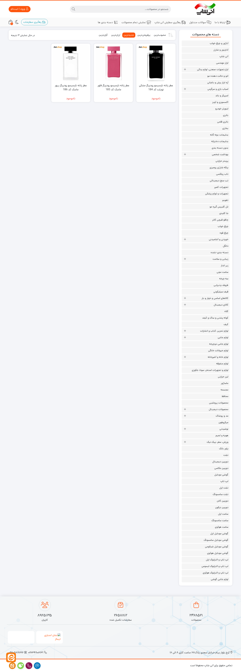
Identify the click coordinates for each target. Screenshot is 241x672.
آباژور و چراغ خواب (219, 43)
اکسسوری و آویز (220, 102)
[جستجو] (73, 9)
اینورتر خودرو (221, 108)
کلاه (226, 311)
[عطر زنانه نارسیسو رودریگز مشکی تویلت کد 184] (156, 63)
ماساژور (224, 383)
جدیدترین (129, 35)
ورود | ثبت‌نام (18, 9)
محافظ (225, 396)
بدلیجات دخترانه (219, 141)
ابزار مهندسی (222, 63)
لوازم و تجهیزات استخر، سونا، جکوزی (210, 370)
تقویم (225, 200)
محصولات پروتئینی (218, 403)
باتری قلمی (222, 121)
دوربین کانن (222, 501)
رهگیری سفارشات (32, 22)
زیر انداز (224, 265)
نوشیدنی (223, 429)
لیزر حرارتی (223, 376)
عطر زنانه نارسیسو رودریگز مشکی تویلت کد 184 (156, 87)
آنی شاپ (223, 56)
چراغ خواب (223, 226)
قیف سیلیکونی (220, 291)
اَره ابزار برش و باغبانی (217, 82)
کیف (226, 324)
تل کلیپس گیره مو (219, 206)
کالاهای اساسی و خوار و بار (215, 298)
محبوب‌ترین (160, 35)
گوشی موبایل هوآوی (217, 553)
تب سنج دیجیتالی (219, 180)
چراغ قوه (224, 233)
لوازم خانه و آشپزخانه (218, 357)
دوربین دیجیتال (220, 461)
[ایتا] (11, 657)
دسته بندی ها (105, 22)
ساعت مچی (222, 272)
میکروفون (223, 422)
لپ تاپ (224, 481)
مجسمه (224, 389)
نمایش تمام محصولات (134, 22)
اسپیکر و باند (221, 95)
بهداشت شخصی (220, 154)
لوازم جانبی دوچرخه (218, 344)
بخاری (225, 128)
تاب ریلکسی (222, 174)
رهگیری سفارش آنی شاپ (168, 22)
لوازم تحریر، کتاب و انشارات (214, 331)
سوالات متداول (197, 22)
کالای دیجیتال (221, 304)
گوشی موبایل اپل (219, 533)
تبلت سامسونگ (220, 494)
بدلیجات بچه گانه (219, 135)
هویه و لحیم (222, 435)
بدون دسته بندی (220, 148)
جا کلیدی (223, 213)
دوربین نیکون (221, 507)
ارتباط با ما (220, 22)
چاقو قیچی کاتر (220, 220)
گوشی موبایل (221, 474)
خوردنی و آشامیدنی (218, 239)
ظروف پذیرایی (221, 285)
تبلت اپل (223, 488)
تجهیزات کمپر (221, 187)
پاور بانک (223, 448)
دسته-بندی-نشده (219, 252)
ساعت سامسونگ (220, 520)
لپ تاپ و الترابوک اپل (217, 559)
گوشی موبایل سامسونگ (216, 540)
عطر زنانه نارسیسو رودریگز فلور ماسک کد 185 (113, 87)
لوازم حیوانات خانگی (218, 350)
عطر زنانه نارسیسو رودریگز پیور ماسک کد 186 (71, 87)
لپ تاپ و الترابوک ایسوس (215, 566)
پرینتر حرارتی (222, 161)
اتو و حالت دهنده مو (217, 76)
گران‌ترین (103, 35)
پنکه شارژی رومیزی (219, 167)
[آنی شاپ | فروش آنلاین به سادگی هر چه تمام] (205, 9)
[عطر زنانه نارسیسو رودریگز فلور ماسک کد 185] (113, 63)
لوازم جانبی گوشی (219, 579)
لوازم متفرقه (222, 363)
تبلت (225, 455)
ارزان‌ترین (115, 35)
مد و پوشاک (222, 416)
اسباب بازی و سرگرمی (217, 89)
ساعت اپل (223, 514)
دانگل (225, 246)
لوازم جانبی (223, 337)
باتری (225, 115)
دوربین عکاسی (221, 468)
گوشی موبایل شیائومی (216, 546)
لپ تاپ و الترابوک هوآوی (215, 572)
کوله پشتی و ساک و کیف (215, 318)
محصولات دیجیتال (218, 409)
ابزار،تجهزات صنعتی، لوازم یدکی (212, 69)
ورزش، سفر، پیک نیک (217, 442)
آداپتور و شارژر (220, 50)
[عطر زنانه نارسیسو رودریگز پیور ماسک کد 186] (71, 63)
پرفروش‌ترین (143, 35)
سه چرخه (223, 278)
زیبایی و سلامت (220, 259)
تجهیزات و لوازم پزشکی (216, 193)
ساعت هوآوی (221, 527)
